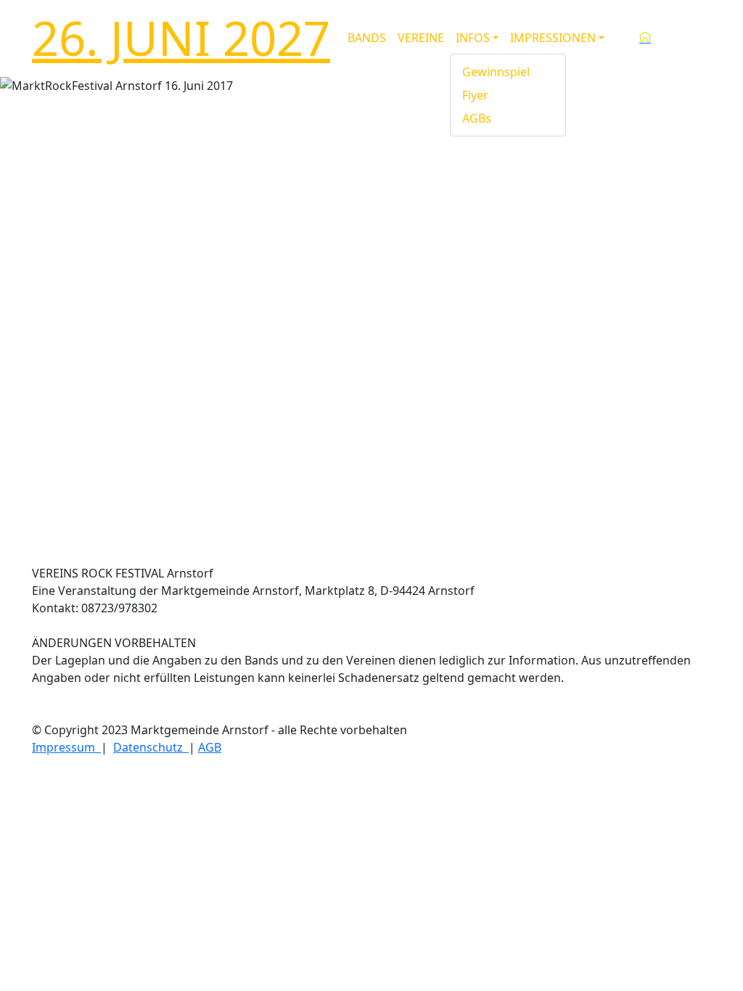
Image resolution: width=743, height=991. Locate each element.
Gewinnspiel (496, 72)
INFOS (473, 38)
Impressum (66, 747)
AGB (209, 747)
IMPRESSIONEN (553, 38)
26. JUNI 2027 (181, 37)
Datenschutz (151, 747)
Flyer (475, 95)
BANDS (367, 38)
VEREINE (421, 38)
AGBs (476, 118)
